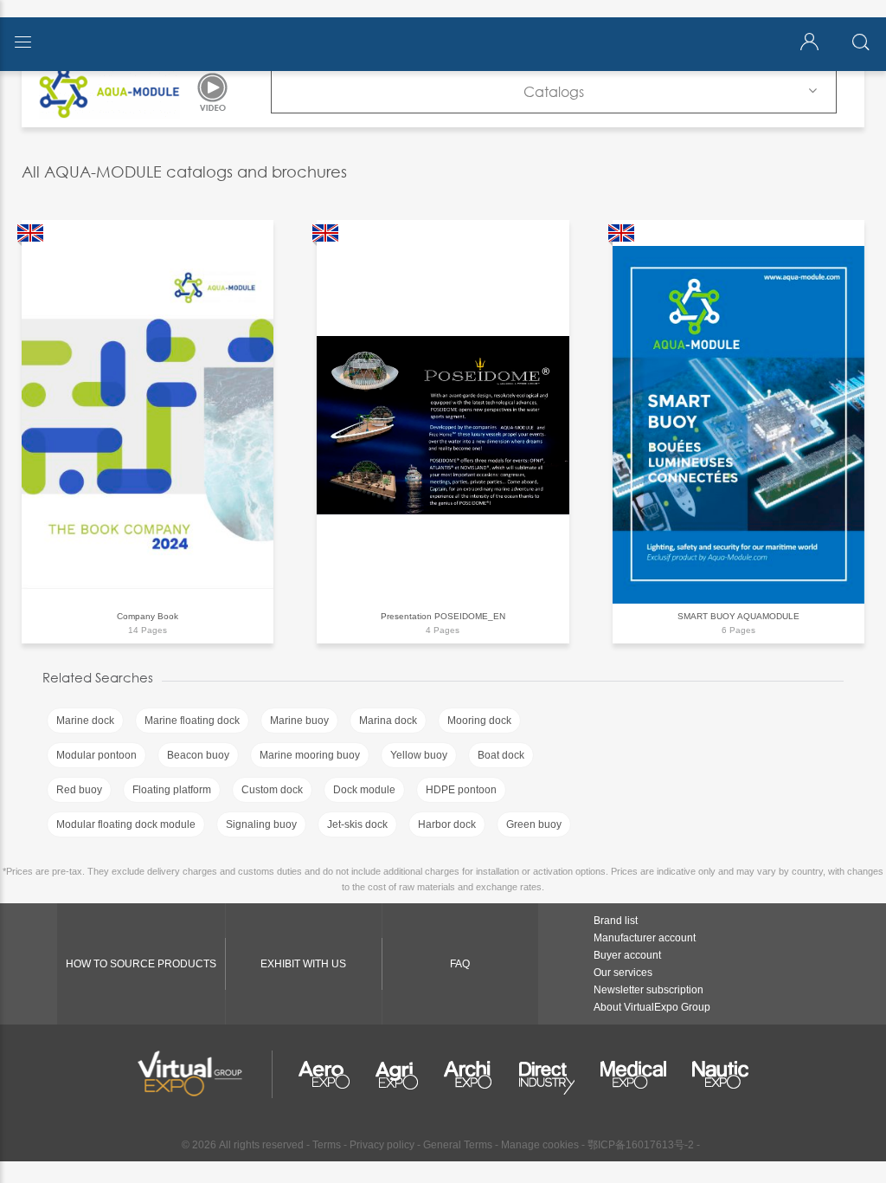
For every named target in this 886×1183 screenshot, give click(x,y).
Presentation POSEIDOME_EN (443, 616)
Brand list (616, 921)
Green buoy (534, 824)
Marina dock (388, 720)
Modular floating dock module (126, 824)
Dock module (364, 790)
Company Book (147, 616)
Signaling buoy (261, 824)
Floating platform (171, 790)
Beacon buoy (198, 755)
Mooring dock (479, 720)
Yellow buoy (418, 755)
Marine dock (85, 720)
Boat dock (501, 755)
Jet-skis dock (357, 824)
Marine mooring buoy (310, 755)
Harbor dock (447, 824)
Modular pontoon (96, 755)
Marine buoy (299, 720)
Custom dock (272, 790)
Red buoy (79, 790)
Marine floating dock (192, 720)
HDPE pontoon (461, 790)
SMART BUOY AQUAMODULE (738, 616)
